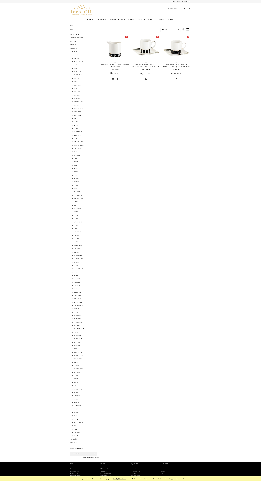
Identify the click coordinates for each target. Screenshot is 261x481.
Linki (162, 473)
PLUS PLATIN (78, 322)
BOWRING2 (77, 115)
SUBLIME (76, 402)
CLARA (76, 128)
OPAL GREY (77, 295)
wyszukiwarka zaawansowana (91, 457)
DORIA (76, 165)
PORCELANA (75, 34)
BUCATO (76, 118)
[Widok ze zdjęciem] (183, 29)
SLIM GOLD (77, 396)
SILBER (76, 392)
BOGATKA (77, 92)
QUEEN (76, 436)
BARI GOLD (77, 71)
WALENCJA (77, 432)
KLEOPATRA (77, 209)
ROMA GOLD (78, 352)
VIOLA (76, 429)
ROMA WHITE (78, 359)
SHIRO (76, 386)
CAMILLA (76, 122)
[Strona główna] (82, 9)
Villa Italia (115, 69)
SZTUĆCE (74, 41)
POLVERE (77, 325)
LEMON (76, 235)
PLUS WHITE (77, 315)
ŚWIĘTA (73, 45)
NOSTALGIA (77, 282)
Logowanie (133, 468)
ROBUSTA (77, 345)
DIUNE (76, 162)
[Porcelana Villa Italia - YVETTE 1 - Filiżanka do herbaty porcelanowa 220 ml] (146, 49)
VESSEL (76, 426)
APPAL (76, 55)
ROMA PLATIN (78, 355)
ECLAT (76, 168)
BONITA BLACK (78, 102)
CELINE (76, 125)
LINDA (76, 242)
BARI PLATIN (78, 75)
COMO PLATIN (78, 142)
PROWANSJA (77, 335)
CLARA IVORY (78, 135)
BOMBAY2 (77, 98)
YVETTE (76, 409)
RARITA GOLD (78, 339)
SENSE (76, 379)
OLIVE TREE (77, 292)
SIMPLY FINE (78, 389)
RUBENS (76, 362)
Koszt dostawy (74, 473)
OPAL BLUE (77, 299)
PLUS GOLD (77, 319)
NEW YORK (77, 279)
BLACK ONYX (78, 85)
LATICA (76, 215)
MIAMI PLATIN (78, 259)
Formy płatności (74, 471)
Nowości (74, 439)
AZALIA (76, 65)
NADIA (76, 272)
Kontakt (163, 471)
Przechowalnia (134, 473)
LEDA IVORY (77, 232)
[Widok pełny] (187, 29)
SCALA (76, 376)
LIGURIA (76, 239)
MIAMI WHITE (78, 262)
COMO (76, 138)
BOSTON (76, 105)
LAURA (76, 219)
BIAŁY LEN (77, 78)
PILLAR (76, 312)
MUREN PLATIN (78, 269)
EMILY (76, 172)
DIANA (76, 158)
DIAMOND (77, 155)
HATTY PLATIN (78, 198)
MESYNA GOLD (78, 255)
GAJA (75, 188)
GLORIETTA (77, 192)
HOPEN (76, 202)
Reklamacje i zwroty (75, 475)
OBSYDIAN (77, 285)
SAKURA (76, 365)
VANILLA (76, 416)
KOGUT (76, 212)
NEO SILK (77, 275)
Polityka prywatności (105, 473)
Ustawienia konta (135, 475)
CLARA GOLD (78, 132)
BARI (75, 68)
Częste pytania (104, 471)
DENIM (76, 152)
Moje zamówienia (135, 471)
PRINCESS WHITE (79, 329)
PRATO (76, 332)
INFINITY (76, 205)
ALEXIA (76, 51)
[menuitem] (90, 19)
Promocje (74, 442)
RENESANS (77, 342)
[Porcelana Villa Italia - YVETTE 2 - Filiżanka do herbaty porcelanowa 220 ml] (176, 49)
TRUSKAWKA (78, 406)
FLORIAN (76, 182)
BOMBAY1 (77, 95)
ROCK (75, 349)
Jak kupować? (104, 468)
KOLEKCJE (74, 48)
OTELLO (76, 309)
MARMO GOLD (78, 245)
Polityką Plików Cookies (119, 479)
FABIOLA (76, 178)
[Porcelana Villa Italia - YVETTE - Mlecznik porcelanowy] (115, 49)
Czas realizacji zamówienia (77, 468)
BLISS (75, 88)
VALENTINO (77, 412)
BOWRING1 (77, 112)
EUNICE (76, 175)
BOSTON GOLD (78, 108)
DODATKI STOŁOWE (77, 38)
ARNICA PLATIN (78, 61)
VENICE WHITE (78, 422)
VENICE (76, 419)
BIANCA (76, 82)
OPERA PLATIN (78, 305)
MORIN (76, 265)
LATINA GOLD (78, 222)
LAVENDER (77, 225)
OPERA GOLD (78, 302)
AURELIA (76, 58)
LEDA (75, 228)
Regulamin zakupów (105, 475)
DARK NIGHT (78, 148)
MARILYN (77, 249)
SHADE (76, 382)
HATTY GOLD (78, 195)
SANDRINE (77, 372)
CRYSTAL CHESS (78, 145)
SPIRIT (76, 399)
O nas (162, 468)
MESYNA (76, 252)
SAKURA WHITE (78, 369)
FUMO (76, 185)
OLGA (75, 289)
